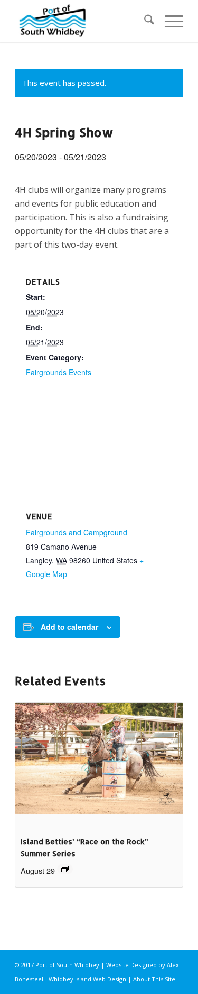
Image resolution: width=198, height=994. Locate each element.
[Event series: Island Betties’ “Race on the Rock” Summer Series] (65, 869)
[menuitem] (144, 21)
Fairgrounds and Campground (76, 532)
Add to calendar (69, 626)
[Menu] (168, 21)
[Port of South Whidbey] (82, 21)
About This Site (154, 979)
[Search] (144, 21)
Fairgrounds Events (58, 372)
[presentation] (99, 765)
